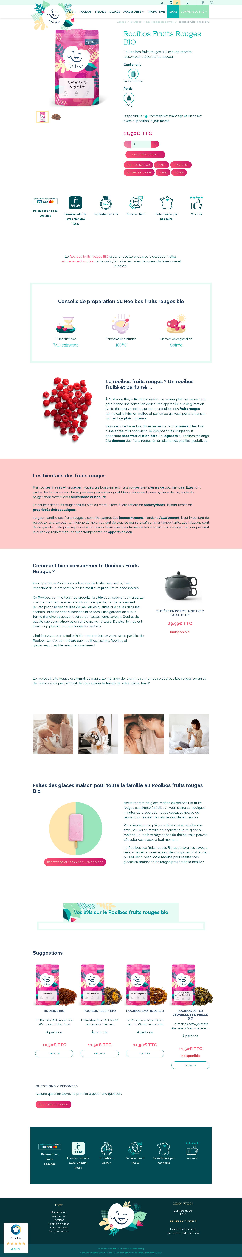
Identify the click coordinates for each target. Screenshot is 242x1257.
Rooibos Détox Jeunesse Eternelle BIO (190, 1014)
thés (93, 640)
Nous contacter (59, 1227)
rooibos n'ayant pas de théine (164, 835)
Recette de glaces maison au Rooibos (75, 862)
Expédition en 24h (106, 214)
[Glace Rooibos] (75, 828)
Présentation (58, 1212)
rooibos (189, 436)
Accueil (121, 22)
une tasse (127, 426)
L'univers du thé (193, 11)
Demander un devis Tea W (183, 1233)
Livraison (59, 1219)
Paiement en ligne (58, 1223)
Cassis (179, 172)
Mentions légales (153, 1253)
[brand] (52, 15)
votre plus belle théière (68, 636)
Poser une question (53, 1104)
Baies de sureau (138, 164)
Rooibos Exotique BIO (145, 1011)
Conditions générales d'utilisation (96, 1253)
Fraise (161, 164)
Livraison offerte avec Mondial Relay (78, 1163)
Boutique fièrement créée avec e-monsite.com (119, 1248)
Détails (54, 1053)
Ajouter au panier (145, 154)
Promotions (156, 11)
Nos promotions (58, 1231)
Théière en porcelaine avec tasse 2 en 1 (180, 613)
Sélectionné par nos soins (166, 216)
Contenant (132, 64)
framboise (153, 678)
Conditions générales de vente (128, 1253)
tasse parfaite (128, 636)
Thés (70, 11)
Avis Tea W (59, 1216)
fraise (139, 678)
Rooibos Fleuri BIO (100, 1011)
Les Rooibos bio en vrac (160, 22)
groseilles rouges (179, 678)
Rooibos (85, 11)
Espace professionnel (183, 1229)
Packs (173, 11)
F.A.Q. (183, 1214)
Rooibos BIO (54, 1011)
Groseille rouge (139, 172)
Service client (136, 214)
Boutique (136, 22)
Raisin (163, 172)
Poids (128, 88)
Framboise (180, 164)
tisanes (103, 640)
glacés (38, 645)
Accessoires (132, 11)
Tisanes (100, 11)
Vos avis (196, 214)
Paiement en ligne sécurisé (45, 213)
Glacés (114, 11)
